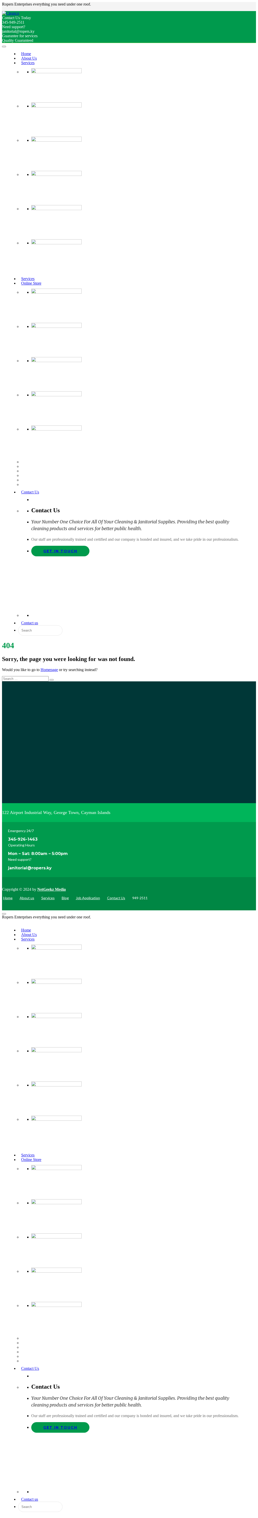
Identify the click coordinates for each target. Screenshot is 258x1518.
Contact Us (116, 898)
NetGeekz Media (51, 889)
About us (27, 898)
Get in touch (60, 551)
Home (8, 898)
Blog (65, 898)
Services (48, 898)
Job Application (88, 898)
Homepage (49, 670)
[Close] (4, 914)
